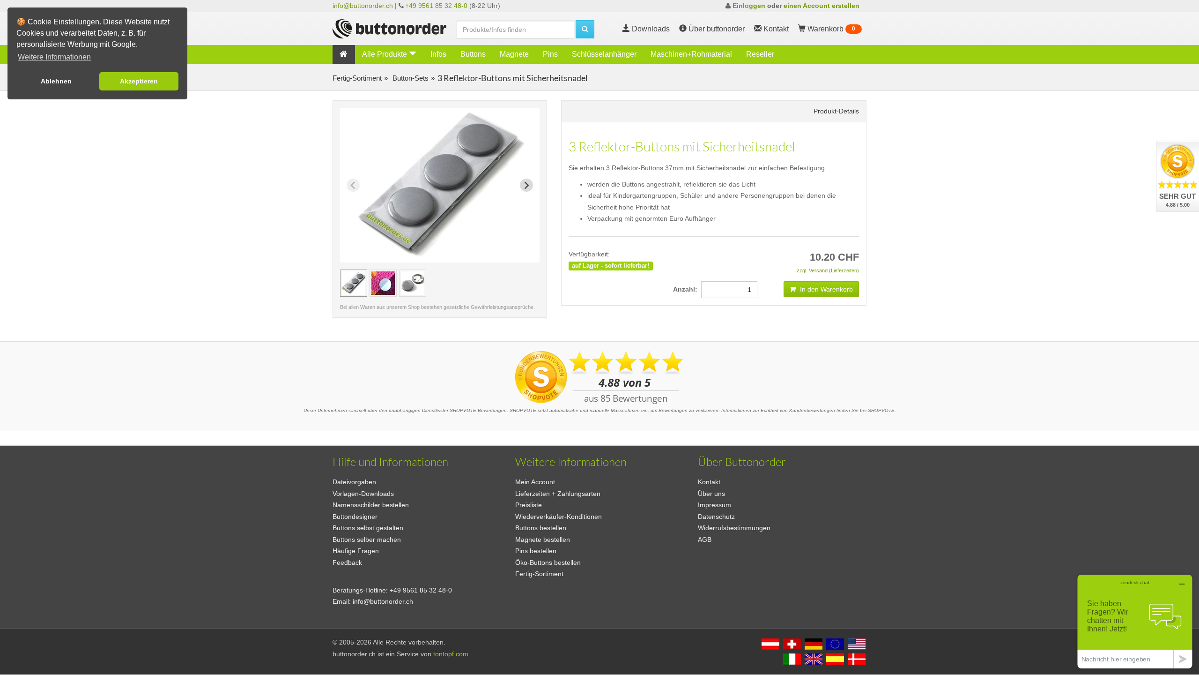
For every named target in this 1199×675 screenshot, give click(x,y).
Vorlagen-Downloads (363, 493)
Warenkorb (830, 29)
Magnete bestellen (542, 539)
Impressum (714, 505)
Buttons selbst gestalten (368, 528)
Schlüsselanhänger (604, 54)
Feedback (347, 562)
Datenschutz (716, 516)
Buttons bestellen (540, 528)
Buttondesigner (355, 516)
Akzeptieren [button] (139, 81)
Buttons (473, 54)
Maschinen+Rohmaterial (691, 54)
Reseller (760, 54)
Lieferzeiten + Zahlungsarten (557, 493)
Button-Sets (410, 78)
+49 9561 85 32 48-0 (436, 5)
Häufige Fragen (356, 551)
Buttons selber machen (367, 539)
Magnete (514, 54)
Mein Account (535, 482)
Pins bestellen (535, 551)
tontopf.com (450, 654)
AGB (704, 539)
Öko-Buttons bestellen (548, 562)
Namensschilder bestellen (371, 505)
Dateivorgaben (354, 482)
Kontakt (709, 482)
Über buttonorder (716, 29)
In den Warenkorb (825, 289)
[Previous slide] (353, 185)
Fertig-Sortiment (357, 78)
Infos (438, 54)
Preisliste (528, 505)
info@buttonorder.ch (363, 5)
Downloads (650, 29)
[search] (585, 29)
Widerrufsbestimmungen (734, 528)
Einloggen (749, 5)
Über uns (711, 493)
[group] (353, 283)
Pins (550, 54)
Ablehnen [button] (56, 81)
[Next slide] (526, 185)
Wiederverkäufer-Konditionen (558, 516)
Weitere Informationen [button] (54, 57)
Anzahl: (687, 289)
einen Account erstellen (821, 5)
